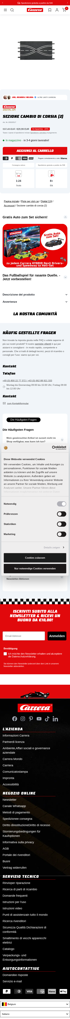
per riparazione (16, 882)
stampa (15, 771)
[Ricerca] (12, 10)
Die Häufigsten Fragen (23, 419)
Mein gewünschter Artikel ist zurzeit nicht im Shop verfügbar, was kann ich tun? (31, 439)
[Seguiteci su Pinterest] (31, 718)
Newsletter (9, 799)
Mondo (12, 758)
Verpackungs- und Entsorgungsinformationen (20, 957)
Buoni (6, 861)
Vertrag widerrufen (15, 867)
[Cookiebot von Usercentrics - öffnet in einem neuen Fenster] (52, 448)
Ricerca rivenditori (14, 921)
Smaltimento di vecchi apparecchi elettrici (24, 940)
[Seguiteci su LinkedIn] (55, 718)
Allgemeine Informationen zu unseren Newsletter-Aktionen (27, 577)
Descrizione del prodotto (19, 294)
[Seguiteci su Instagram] (22, 718)
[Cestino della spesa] (64, 10)
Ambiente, (26, 750)
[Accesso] (57, 10)
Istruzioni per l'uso (14, 901)
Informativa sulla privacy (18, 842)
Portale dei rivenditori (16, 854)
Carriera (8, 765)
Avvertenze (10, 301)
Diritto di (26, 825)
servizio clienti (43, 343)
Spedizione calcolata (38, 132)
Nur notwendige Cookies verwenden (35, 568)
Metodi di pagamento (16, 812)
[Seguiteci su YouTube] (39, 718)
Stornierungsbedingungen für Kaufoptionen (21, 833)
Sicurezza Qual (24, 929)
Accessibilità (11, 784)
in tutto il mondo (25, 914)
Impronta (8, 778)
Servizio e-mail (12, 981)
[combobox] (35, 1004)
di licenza (13, 741)
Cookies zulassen (35, 557)
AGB (6, 848)
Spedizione (17, 818)
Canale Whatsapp (14, 806)
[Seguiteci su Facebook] (14, 718)
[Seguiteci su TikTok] (47, 718)
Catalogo (8, 948)
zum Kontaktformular (18, 403)
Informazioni (16, 735)
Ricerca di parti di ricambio (20, 889)
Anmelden (57, 636)
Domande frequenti (15, 895)
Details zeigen (52, 547)
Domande (15, 974)
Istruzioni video (12, 908)
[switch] (61, 514)
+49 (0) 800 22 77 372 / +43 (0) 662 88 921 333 (27, 380)
